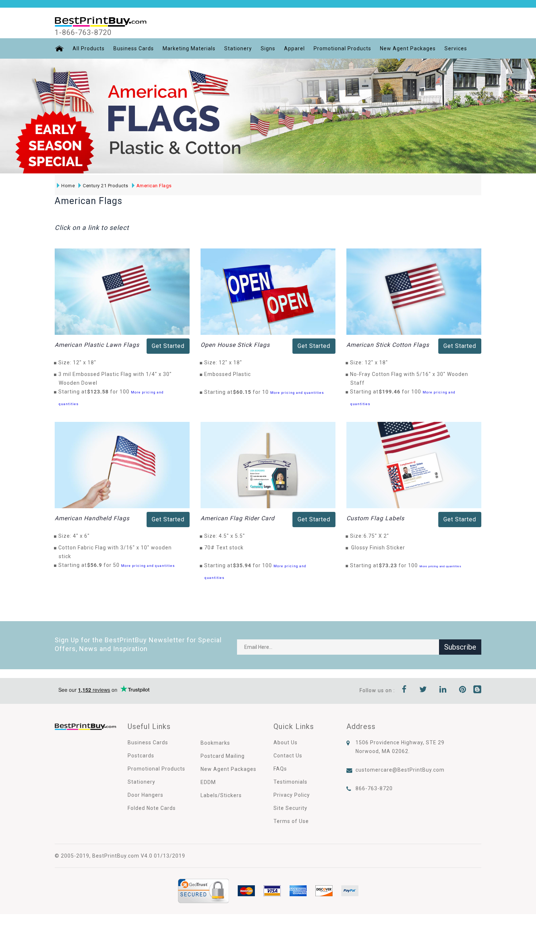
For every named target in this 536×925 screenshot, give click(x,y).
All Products (89, 48)
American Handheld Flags (92, 518)
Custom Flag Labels (375, 518)
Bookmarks (215, 743)
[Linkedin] (443, 690)
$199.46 (391, 392)
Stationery (238, 48)
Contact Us (287, 756)
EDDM (208, 782)
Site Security (290, 808)
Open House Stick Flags (235, 344)
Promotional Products (342, 48)
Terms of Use (291, 821)
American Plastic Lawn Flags (97, 344)
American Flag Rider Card (238, 518)
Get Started (168, 345)
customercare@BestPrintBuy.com (400, 770)
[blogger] (477, 690)
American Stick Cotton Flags (387, 344)
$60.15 (244, 392)
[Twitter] (423, 690)
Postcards (141, 756)
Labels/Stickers (221, 795)
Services (455, 48)
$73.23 (390, 565)
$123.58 (100, 392)
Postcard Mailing (223, 756)
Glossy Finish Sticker (378, 547)
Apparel (294, 48)
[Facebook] (404, 690)
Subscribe (460, 647)
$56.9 (96, 565)
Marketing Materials (189, 48)
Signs (268, 48)
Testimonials (290, 782)
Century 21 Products (105, 185)
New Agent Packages (408, 48)
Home (68, 185)
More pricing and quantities (297, 393)
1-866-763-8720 (83, 32)
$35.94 (244, 565)
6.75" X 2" (378, 536)
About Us (285, 742)
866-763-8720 (374, 788)
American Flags (154, 185)
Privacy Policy (291, 795)
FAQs (280, 769)
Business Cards (133, 48)
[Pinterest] (463, 690)
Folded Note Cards (152, 808)
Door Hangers (145, 795)
